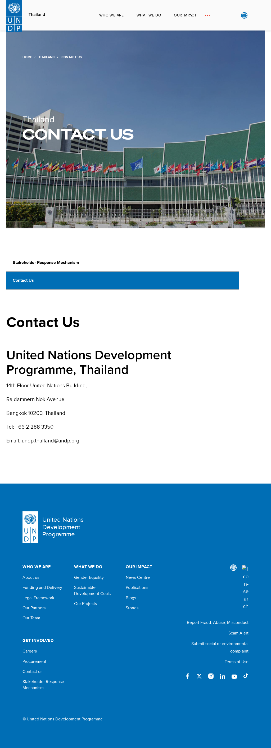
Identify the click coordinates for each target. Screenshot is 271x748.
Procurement (34, 661)
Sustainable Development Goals (92, 590)
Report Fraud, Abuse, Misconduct (218, 622)
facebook (187, 676)
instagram (211, 676)
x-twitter (199, 676)
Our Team (31, 618)
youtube (234, 676)
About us (30, 577)
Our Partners (34, 608)
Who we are (111, 15)
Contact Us (23, 280)
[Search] (245, 587)
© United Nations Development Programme (62, 719)
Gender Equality (89, 577)
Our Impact (185, 15)
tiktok (246, 676)
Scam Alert (238, 633)
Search (255, 15)
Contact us (32, 672)
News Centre (138, 577)
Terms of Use (237, 662)
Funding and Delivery (42, 587)
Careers (29, 651)
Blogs (131, 598)
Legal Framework (38, 598)
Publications (137, 587)
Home (27, 57)
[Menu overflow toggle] (207, 15)
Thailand (37, 14)
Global (244, 15)
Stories (132, 608)
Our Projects (85, 604)
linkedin (222, 676)
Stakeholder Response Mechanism (46, 262)
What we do (149, 15)
